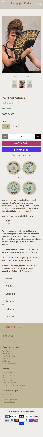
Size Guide (6, 109)
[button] (7, 103)
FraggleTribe (17, 411)
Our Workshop (8, 353)
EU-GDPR (6, 378)
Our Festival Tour (9, 356)
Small (14, 126)
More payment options (21, 155)
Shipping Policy (8, 375)
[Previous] (15, 76)
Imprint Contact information (13, 385)
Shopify (33, 411)
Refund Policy (7, 373)
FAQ (4, 397)
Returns (10, 301)
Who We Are (7, 351)
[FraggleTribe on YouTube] (6, 339)
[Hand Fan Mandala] (21, 44)
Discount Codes (8, 402)
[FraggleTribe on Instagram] (12, 339)
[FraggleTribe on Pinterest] (9, 339)
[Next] (27, 76)
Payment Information (11, 399)
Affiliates (6, 361)
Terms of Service (9, 383)
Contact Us (11, 316)
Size (4, 121)
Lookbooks (6, 358)
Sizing (9, 278)
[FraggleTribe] (21, 4)
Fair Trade (11, 286)
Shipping (10, 293)
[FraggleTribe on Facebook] (3, 339)
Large (6, 126)
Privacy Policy (7, 380)
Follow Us (11, 309)
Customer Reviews (9, 363)
